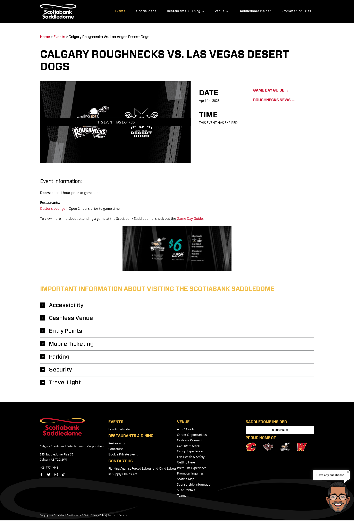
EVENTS (115, 422)
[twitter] (48, 474)
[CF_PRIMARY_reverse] (251, 444)
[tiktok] (63, 474)
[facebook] (41, 474)
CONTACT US (120, 461)
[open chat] (339, 497)
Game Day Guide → (271, 90)
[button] (177, 305)
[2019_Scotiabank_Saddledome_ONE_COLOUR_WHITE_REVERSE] (58, 5)
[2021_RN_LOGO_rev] (285, 444)
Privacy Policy (98, 515)
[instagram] (56, 474)
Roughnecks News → (274, 100)
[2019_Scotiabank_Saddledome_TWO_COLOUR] (62, 419)
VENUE (183, 422)
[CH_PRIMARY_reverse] (268, 445)
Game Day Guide (190, 218)
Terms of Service (117, 515)
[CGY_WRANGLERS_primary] (302, 444)
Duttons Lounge (52, 208)
